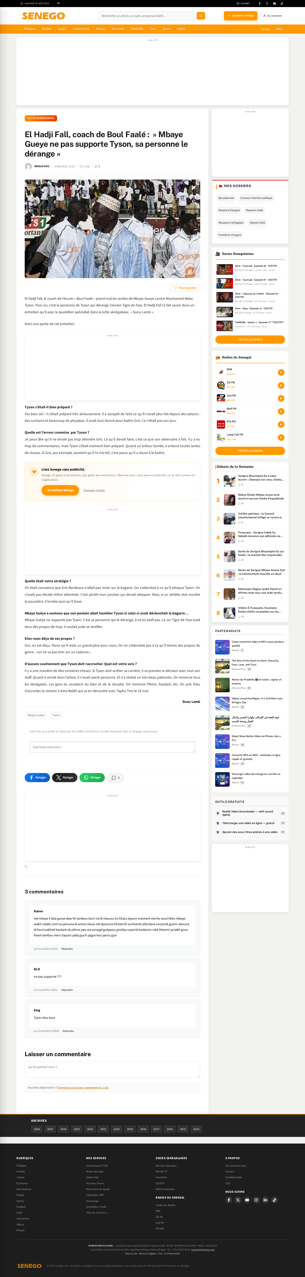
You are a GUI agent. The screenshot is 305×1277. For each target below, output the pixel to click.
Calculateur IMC (95, 1195)
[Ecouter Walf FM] (281, 411)
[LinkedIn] (265, 1200)
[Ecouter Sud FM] (281, 398)
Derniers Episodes (166, 1166)
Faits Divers (23, 1219)
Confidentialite (233, 1177)
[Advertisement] (152, 73)
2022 (90, 1129)
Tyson (56, 715)
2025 (50, 1129)
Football (21, 1207)
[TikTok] (281, 3)
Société (46, 29)
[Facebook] (259, 3)
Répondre (67, 949)
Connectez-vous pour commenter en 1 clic (83, 1088)
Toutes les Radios (166, 1205)
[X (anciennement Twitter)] (267, 3)
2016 (170, 1129)
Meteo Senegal (94, 1171)
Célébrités (137, 29)
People (20, 1195)
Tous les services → (97, 1213)
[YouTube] (274, 3)
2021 (103, 1129)
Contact (229, 1171)
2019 (130, 1129)
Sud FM (160, 1223)
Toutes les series (250, 339)
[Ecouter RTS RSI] (281, 424)
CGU (227, 1183)
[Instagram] (256, 1200)
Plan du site (131, 1253)
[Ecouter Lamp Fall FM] (281, 437)
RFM (158, 1211)
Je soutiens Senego (60, 490)
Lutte (19, 1213)
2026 (37, 1129)
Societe (20, 1171)
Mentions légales (147, 1253)
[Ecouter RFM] (281, 372)
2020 (117, 1129)
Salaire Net (92, 1177)
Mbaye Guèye (36, 715)
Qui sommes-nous (235, 1166)
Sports (167, 29)
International (81, 29)
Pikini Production (165, 1189)
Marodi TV (161, 1171)
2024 (63, 1129)
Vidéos (181, 29)
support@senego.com (203, 1249)
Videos (20, 1224)
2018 (143, 1129)
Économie (118, 29)
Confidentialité (172, 1253)
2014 (196, 1129)
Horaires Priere (95, 1183)
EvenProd (161, 1177)
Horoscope (92, 1201)
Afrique (100, 29)
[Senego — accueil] (44, 16)
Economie (22, 1183)
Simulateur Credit (96, 1207)
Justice (61, 29)
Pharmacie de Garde (98, 1189)
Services (265, 29)
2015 (183, 1129)
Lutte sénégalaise (41, 118)
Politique (29, 29)
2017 (156, 1129)
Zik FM (159, 1217)
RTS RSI (160, 1229)
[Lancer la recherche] (201, 16)
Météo (279, 29)
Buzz (153, 29)
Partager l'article (94, 490)
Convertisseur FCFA (97, 1166)
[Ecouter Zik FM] (281, 385)
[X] (238, 1200)
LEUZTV (160, 1183)
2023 (77, 1129)
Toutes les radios (250, 451)
